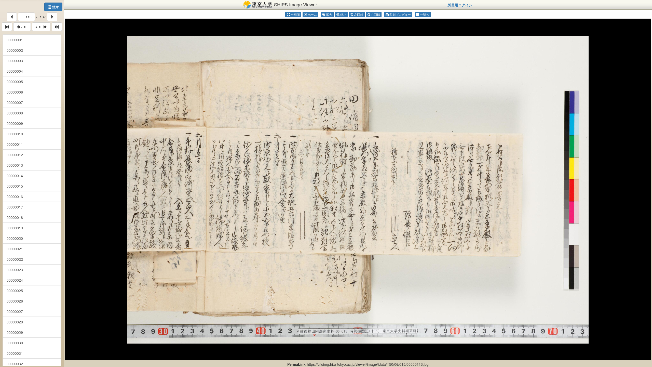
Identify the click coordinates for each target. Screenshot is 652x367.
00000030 (15, 342)
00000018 (15, 217)
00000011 (15, 144)
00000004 (15, 71)
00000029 (15, 332)
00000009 (15, 123)
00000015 (15, 186)
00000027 (15, 311)
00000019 (15, 227)
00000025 (15, 290)
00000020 (15, 238)
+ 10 (39, 26)
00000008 (15, 112)
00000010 (15, 133)
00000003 (15, 60)
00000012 (15, 154)
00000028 (15, 321)
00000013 (15, 165)
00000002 (15, 50)
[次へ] (52, 16)
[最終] (57, 26)
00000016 (15, 196)
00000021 (15, 248)
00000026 (15, 301)
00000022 (15, 259)
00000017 (15, 206)
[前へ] (12, 16)
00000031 (15, 353)
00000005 (15, 81)
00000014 (15, 175)
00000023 (15, 269)
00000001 (15, 39)
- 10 (24, 26)
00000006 (15, 92)
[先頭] (7, 26)
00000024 (15, 280)
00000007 (15, 102)
